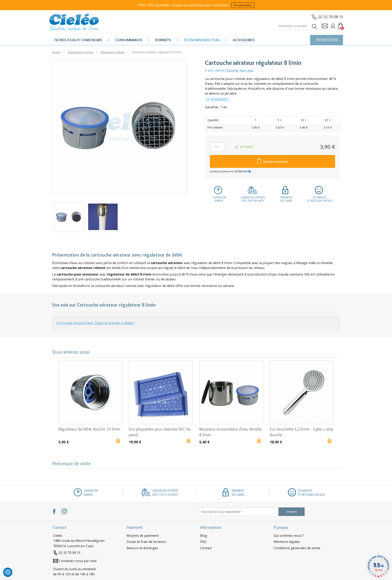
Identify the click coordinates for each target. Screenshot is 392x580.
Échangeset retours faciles (319, 199)
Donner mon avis (240, 70)
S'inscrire (291, 512)
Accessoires (244, 40)
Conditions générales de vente (297, 548)
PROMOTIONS (326, 40)
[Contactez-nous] (325, 26)
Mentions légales (287, 541)
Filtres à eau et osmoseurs (78, 40)
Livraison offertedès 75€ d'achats (253, 199)
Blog (203, 535)
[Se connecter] (333, 26)
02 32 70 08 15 (330, 16)
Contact (206, 548)
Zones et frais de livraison (146, 541)
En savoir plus (243, 5)
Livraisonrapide (219, 199)
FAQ (203, 541)
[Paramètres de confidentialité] (7, 572)
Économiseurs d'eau (202, 40)
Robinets (163, 40)
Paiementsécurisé (286, 199)
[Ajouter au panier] (119, 441)
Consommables (128, 40)
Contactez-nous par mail (77, 561)
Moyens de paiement (143, 535)
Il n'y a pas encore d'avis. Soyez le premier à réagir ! (95, 323)
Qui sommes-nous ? (289, 535)
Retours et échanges (142, 548)
